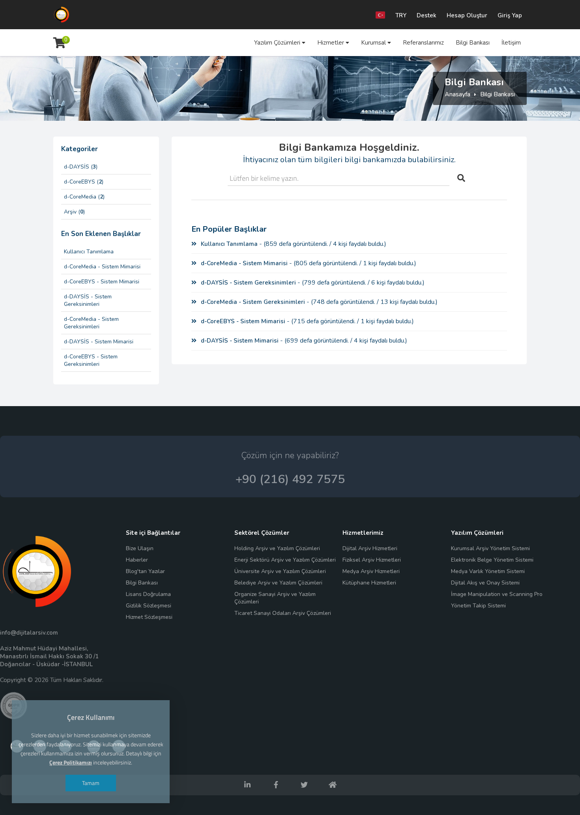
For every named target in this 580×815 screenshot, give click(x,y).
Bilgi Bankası (497, 94)
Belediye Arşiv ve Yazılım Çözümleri (278, 582)
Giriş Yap (510, 15)
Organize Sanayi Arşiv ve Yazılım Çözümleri (275, 597)
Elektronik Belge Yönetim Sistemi (492, 560)
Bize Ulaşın (139, 548)
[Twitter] (304, 785)
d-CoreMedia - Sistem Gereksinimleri (253, 302)
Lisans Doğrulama (148, 594)
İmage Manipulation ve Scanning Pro (497, 594)
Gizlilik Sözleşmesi (148, 605)
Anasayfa (457, 94)
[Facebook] (276, 785)
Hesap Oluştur (467, 15)
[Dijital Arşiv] (332, 785)
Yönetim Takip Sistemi (478, 605)
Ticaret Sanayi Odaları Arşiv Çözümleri (282, 613)
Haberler (137, 560)
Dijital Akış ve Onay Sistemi (485, 582)
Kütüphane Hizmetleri (369, 582)
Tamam (90, 783)
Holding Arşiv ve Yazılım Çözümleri (277, 548)
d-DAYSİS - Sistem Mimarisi (239, 341)
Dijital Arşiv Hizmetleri (369, 548)
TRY (400, 15)
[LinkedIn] (247, 785)
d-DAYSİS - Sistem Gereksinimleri (248, 283)
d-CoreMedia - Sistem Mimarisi (243, 263)
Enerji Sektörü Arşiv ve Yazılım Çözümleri (285, 560)
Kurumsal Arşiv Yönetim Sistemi (490, 548)
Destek (426, 15)
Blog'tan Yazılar (145, 571)
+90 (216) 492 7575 (290, 479)
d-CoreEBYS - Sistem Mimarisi (242, 321)
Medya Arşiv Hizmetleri (371, 571)
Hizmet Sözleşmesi (149, 617)
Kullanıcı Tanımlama (228, 244)
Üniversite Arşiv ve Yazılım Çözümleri (280, 571)
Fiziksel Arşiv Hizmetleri (371, 560)
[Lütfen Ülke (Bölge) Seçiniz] (380, 15)
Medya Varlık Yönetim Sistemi (488, 571)
